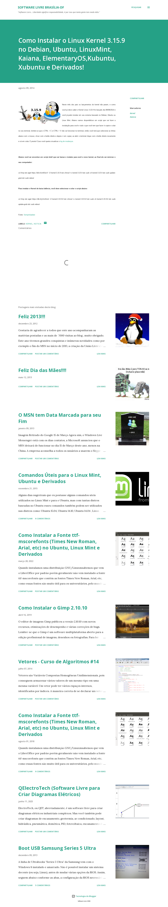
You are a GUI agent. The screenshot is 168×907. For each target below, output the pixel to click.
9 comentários (42, 518)
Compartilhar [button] (137, 98)
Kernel (132, 113)
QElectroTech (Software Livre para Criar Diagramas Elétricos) (59, 791)
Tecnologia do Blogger (85, 896)
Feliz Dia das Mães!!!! (42, 370)
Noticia (133, 117)
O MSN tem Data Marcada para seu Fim (59, 418)
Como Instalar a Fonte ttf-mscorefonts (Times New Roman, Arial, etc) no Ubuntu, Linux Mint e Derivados (59, 544)
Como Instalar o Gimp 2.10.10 (52, 608)
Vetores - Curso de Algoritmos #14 (58, 661)
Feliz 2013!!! (31, 316)
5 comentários (42, 885)
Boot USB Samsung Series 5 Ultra (57, 848)
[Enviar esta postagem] (45, 223)
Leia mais (101, 353)
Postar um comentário (47, 353)
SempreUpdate (29, 215)
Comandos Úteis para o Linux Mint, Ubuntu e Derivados (59, 478)
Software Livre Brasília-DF (41, 7)
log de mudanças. (67, 141)
